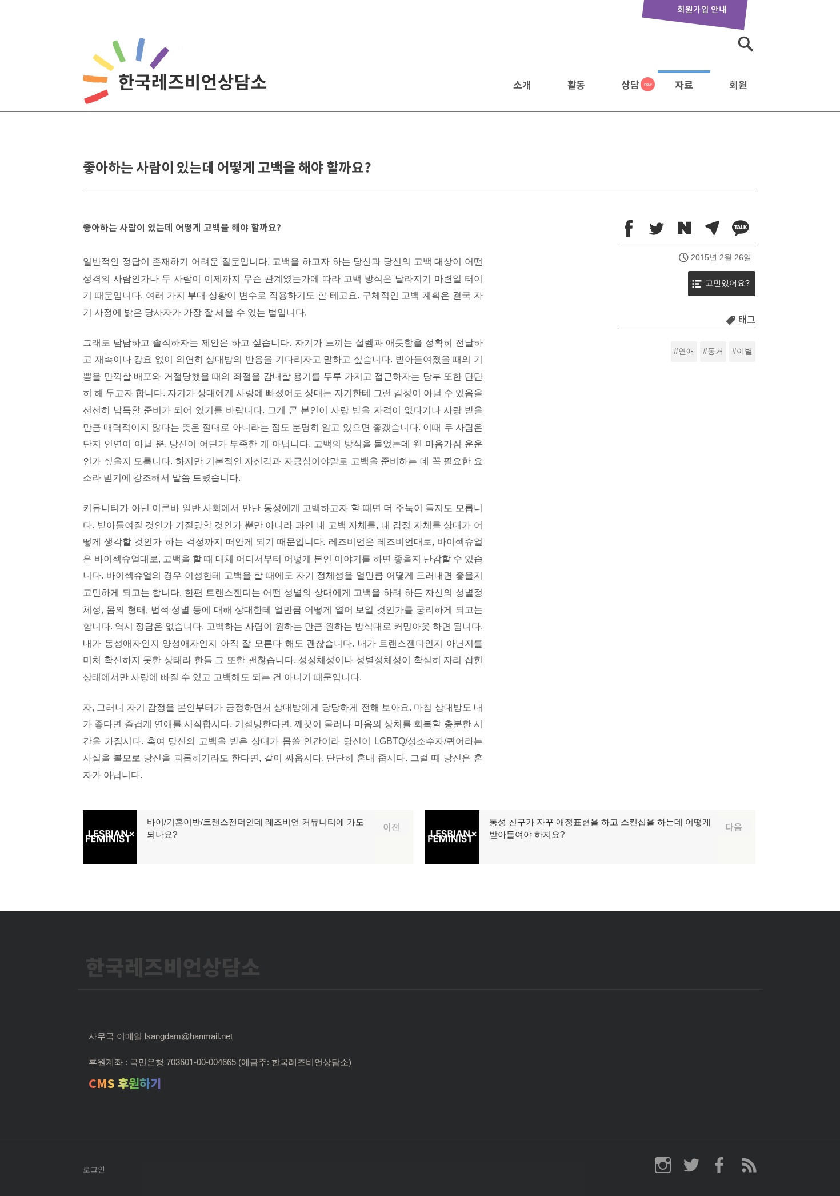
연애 (686, 351)
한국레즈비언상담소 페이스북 (720, 1165)
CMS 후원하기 (125, 1083)
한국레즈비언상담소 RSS (748, 1165)
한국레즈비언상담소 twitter (691, 1165)
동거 (715, 351)
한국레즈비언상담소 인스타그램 (663, 1165)
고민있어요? (727, 283)
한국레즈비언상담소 (177, 82)
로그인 (94, 1169)
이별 (745, 351)
